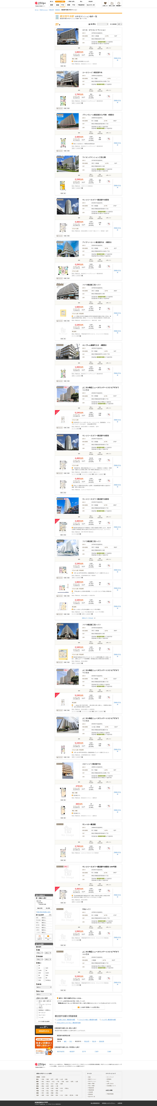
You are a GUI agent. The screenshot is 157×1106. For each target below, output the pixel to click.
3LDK (40, 977)
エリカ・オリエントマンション (94, 30)
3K (39, 975)
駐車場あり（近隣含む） (45, 1010)
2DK (40, 973)
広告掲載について (111, 1085)
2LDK (47, 973)
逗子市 (84, 1051)
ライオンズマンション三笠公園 (94, 157)
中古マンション (92, 1081)
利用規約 (109, 1079)
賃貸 (51, 5)
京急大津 (101, 1041)
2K (46, 970)
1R (39, 965)
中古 (62, 5)
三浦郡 (109, 1051)
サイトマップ (110, 1077)
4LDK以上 (48, 980)
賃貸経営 (90, 1094)
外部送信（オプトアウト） (108, 1103)
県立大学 (86, 1041)
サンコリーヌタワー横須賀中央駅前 (95, 200)
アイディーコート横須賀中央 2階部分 (97, 242)
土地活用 (90, 1092)
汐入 (71, 1041)
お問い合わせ (110, 1083)
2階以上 (41, 1007)
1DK (47, 968)
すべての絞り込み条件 (44, 1021)
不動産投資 (91, 1090)
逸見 (65, 1041)
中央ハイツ (86, 909)
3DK (47, 975)
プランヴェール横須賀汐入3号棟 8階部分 (98, 115)
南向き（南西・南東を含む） (45, 1001)
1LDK (40, 970)
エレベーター (42, 1015)
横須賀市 (72, 1051)
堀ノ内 (94, 1041)
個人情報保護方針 (95, 1103)
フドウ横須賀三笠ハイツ (91, 285)
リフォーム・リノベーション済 (45, 1005)
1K (39, 968)
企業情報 (120, 1103)
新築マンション (92, 1079)
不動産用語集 (110, 1094)
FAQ (108, 1081)
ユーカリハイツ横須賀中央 (92, 72)
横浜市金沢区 (60, 1051)
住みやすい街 (91, 5)
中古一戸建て (91, 1085)
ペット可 (41, 1017)
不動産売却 (81, 5)
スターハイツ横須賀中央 (91, 764)
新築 (57, 5)
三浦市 (96, 1051)
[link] (44, 1046)
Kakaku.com (42, 1104)
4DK (40, 980)
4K (46, 977)
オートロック (42, 1012)
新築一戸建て (91, 1083)
